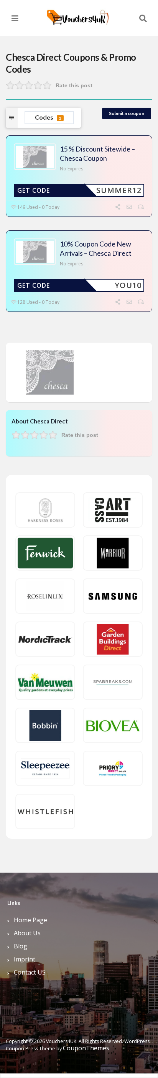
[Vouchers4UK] (78, 14)
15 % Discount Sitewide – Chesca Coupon (97, 153)
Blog (20, 946)
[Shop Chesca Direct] (50, 371)
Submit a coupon (126, 113)
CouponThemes (86, 1048)
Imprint (24, 959)
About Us (27, 933)
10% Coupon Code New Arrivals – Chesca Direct (96, 248)
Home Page (30, 920)
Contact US (30, 972)
